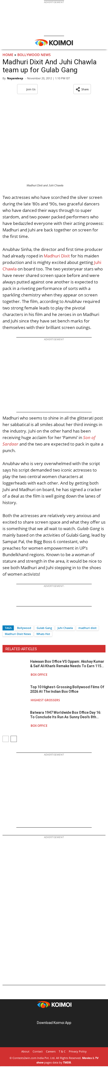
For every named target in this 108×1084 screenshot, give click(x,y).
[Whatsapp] (23, 619)
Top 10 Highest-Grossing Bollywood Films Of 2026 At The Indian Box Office (67, 689)
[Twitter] (15, 619)
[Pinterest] (54, 1014)
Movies (87, 1058)
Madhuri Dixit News (18, 634)
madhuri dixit (87, 628)
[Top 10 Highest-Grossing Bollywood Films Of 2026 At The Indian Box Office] (15, 693)
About (25, 1051)
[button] (82, 89)
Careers (51, 1051)
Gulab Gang (44, 628)
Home (8, 54)
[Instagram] (47, 1014)
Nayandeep (15, 78)
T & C (62, 1051)
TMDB (67, 1062)
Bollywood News (34, 54)
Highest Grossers (45, 700)
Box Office (39, 674)
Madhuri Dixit (57, 256)
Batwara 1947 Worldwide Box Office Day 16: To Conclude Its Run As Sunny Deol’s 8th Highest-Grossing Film (65, 714)
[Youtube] (68, 1014)
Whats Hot (43, 634)
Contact (38, 1051)
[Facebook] (6, 619)
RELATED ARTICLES (21, 649)
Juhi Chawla (65, 628)
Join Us (30, 89)
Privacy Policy (78, 1051)
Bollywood (24, 628)
